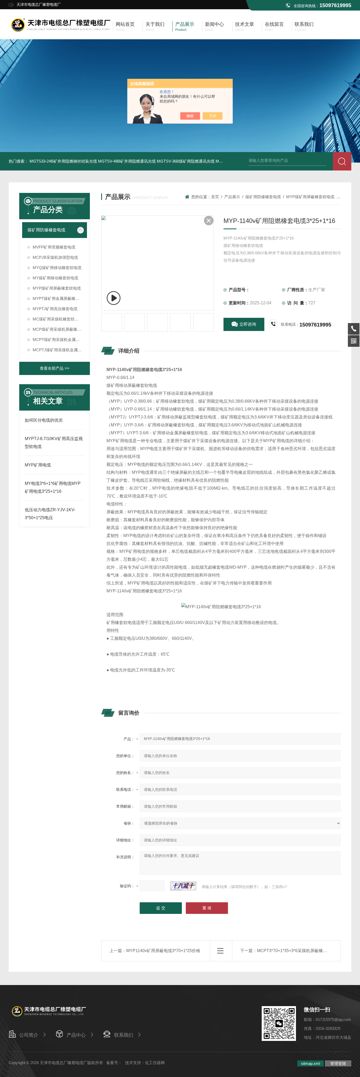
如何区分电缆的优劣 (44, 420)
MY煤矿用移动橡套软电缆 (55, 278)
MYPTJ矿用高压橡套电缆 (55, 308)
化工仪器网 (155, 1062)
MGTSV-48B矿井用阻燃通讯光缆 (127, 161)
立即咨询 (247, 324)
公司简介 (28, 1035)
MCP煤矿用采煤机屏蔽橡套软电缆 (60, 329)
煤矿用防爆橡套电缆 (46, 230)
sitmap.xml (310, 1063)
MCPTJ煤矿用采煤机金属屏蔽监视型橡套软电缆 (60, 350)
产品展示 (232, 196)
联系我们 (123, 1035)
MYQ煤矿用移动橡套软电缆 (57, 267)
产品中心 (76, 1035)
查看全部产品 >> (54, 368)
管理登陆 (338, 1063)
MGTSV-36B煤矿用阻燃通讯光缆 (186, 161)
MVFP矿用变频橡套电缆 (54, 247)
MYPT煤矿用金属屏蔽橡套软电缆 (60, 298)
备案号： (114, 1062)
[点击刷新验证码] (183, 885)
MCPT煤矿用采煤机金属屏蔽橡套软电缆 (60, 339)
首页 (215, 196)
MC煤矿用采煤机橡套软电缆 (57, 319)
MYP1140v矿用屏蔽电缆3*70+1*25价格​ (163, 950)
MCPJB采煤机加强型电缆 (55, 257)
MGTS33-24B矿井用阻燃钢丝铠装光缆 (63, 161)
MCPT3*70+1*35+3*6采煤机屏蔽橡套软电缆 (298, 950)
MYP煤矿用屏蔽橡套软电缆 (57, 288)
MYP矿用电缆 (38, 465)
